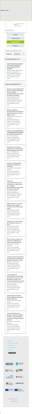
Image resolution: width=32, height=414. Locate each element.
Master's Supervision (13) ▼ (13, 84)
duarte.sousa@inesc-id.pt (11, 30)
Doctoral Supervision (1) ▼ (13, 59)
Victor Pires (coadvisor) (13, 229)
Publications (15, 38)
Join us (10, 341)
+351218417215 (10, 29)
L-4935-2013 (19, 26)
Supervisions (15, 42)
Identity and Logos (13, 343)
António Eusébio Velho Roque (14, 70)
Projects (15, 45)
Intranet (10, 350)
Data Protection (12, 347)
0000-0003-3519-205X (20, 24)
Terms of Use (11, 345)
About (15, 34)
